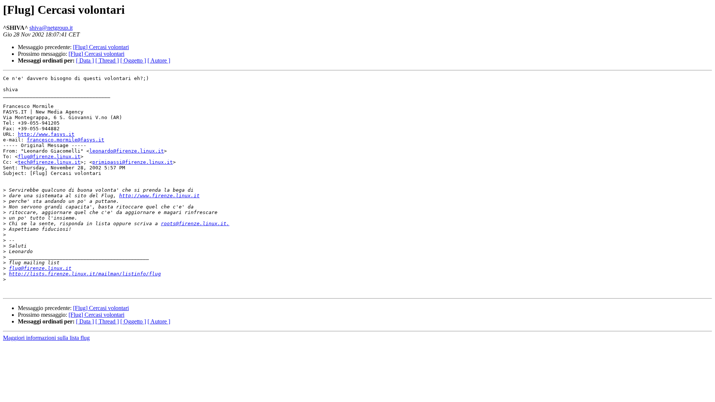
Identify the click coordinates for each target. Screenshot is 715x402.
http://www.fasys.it (46, 134)
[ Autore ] (158, 60)
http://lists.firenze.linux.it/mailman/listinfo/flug (85, 274)
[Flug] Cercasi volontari (101, 47)
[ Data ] (85, 60)
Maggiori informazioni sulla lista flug (46, 338)
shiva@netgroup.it (51, 28)
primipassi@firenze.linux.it (132, 162)
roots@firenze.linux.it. (195, 223)
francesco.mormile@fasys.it (65, 140)
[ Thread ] (107, 60)
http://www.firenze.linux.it (159, 195)
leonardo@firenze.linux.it (126, 151)
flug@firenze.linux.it (49, 156)
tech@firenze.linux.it (49, 162)
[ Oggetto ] (133, 60)
